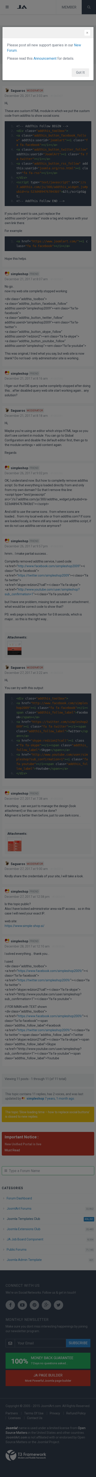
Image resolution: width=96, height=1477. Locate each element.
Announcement (44, 58)
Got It (80, 72)
